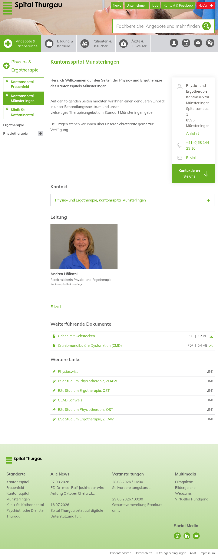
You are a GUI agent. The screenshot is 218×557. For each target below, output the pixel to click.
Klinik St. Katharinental (25, 504)
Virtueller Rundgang (191, 499)
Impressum (207, 553)
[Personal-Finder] (174, 43)
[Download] (210, 336)
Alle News (59, 474)
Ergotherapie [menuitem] (13, 125)
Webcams (183, 493)
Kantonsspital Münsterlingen (18, 496)
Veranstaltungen (128, 474)
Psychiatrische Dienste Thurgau (24, 513)
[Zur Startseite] (32, 8)
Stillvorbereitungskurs (130, 487)
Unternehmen (136, 5)
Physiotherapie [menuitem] (15, 133)
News (117, 5)
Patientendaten (120, 553)
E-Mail (191, 157)
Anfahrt (192, 133)
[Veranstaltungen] (186, 43)
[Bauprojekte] (198, 43)
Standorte (16, 474)
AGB (193, 553)
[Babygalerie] (210, 43)
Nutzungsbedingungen (170, 553)
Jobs (155, 5)
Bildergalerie (185, 487)
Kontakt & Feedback (178, 5)
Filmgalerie (184, 482)
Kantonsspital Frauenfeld (17, 485)
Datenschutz (143, 553)
